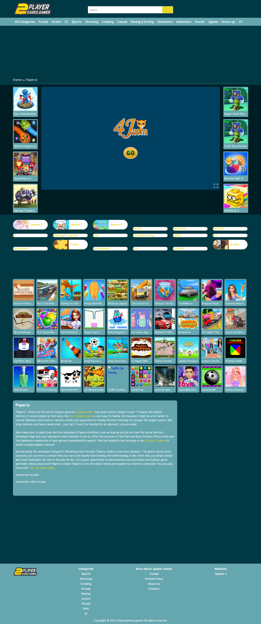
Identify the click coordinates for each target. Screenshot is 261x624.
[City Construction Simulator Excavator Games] (141, 299)
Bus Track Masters (48, 303)
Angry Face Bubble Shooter (123, 361)
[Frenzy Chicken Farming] (165, 357)
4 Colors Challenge (235, 361)
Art (215, 235)
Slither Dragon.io (25, 146)
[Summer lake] (165, 385)
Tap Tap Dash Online (41, 468)
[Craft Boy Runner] (235, 142)
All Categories (25, 22)
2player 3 (76, 224)
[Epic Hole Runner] (25, 109)
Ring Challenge (22, 332)
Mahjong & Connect (65, 235)
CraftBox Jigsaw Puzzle (27, 361)
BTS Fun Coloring (47, 389)
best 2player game (81, 416)
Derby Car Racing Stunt (238, 332)
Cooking (108, 22)
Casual (122, 22)
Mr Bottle (66, 361)
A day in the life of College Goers (220, 361)
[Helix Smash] (24, 385)
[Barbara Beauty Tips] (235, 385)
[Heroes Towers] (25, 206)
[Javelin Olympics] (188, 357)
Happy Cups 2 (92, 332)
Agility (177, 235)
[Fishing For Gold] (71, 299)
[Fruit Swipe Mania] (47, 328)
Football (178, 248)
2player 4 (116, 224)
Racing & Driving (142, 22)
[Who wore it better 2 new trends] (47, 357)
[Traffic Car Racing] (118, 372)
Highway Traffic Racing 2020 (171, 332)
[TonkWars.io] (188, 299)
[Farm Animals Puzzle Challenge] (71, 385)
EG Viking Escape (94, 389)
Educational (20, 248)
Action (56, 22)
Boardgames (101, 248)
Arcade (234, 244)
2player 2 (36, 224)
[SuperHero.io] (25, 174)
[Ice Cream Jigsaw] (141, 328)
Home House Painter (72, 332)
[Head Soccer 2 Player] (94, 357)
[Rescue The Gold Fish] (165, 299)
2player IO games (155, 440)
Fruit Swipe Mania (47, 332)
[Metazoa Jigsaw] (118, 299)
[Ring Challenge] (24, 328)
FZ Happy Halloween (142, 361)
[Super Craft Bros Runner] (235, 109)
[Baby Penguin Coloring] (118, 328)
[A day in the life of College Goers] (212, 357)
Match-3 (218, 228)
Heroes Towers (24, 210)
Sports (76, 22)
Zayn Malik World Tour (190, 389)
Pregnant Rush (210, 303)
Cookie (154, 574)
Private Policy (154, 579)
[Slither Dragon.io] (25, 142)
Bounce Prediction (24, 303)
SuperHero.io (22, 178)
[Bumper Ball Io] (235, 174)
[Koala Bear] (188, 328)
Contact (153, 588)
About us (154, 583)
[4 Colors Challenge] (235, 357)
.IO (240, 22)
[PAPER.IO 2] (235, 206)
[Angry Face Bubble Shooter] (118, 357)
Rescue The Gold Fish (167, 303)
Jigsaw (213, 22)
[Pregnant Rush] (212, 299)
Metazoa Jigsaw (117, 303)
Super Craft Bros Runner (235, 114)
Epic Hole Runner (25, 114)
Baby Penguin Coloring (120, 332)
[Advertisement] (130, 51)
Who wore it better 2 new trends (55, 361)
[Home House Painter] (71, 328)
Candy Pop (137, 389)
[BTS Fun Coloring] (47, 385)
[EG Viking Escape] (94, 385)
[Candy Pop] (141, 385)
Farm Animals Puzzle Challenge (79, 389)
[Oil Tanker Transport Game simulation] (212, 328)
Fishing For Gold (69, 303)
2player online (84, 412)
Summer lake (162, 389)
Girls (96, 235)
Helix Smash (21, 389)
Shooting (91, 22)
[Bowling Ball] (212, 385)
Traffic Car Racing (118, 389)
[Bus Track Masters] (47, 299)
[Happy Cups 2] (94, 328)
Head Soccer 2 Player (96, 361)
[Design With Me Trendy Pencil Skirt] (94, 299)
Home (17, 80)
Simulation (165, 22)
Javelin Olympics (188, 361)
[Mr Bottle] (71, 357)
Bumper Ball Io (233, 178)
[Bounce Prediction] (24, 299)
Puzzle (43, 22)
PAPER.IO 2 (231, 210)
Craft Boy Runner (235, 146)
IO (66, 22)
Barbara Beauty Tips (237, 389)
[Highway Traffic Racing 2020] (165, 328)
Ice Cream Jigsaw (141, 332)
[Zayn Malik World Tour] (188, 385)
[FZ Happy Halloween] (141, 357)
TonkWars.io (185, 303)
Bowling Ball (209, 389)
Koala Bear (184, 332)
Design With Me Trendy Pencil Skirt (104, 303)
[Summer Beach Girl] (235, 299)
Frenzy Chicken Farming (168, 361)
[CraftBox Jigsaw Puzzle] (24, 357)
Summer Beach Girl (236, 303)
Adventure (183, 22)
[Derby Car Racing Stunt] (235, 328)
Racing (86, 593)
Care (136, 248)
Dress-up (228, 22)
